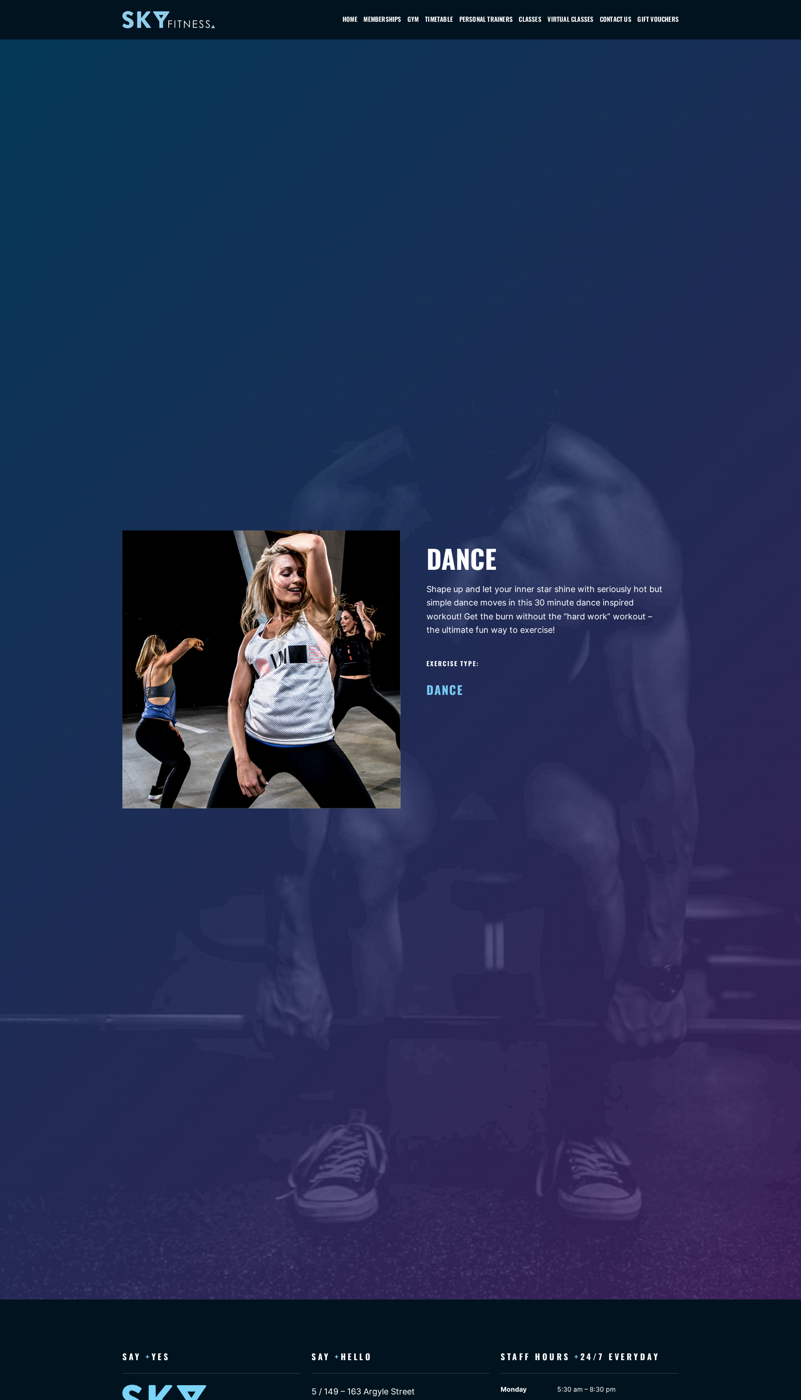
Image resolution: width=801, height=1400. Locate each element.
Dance (445, 689)
